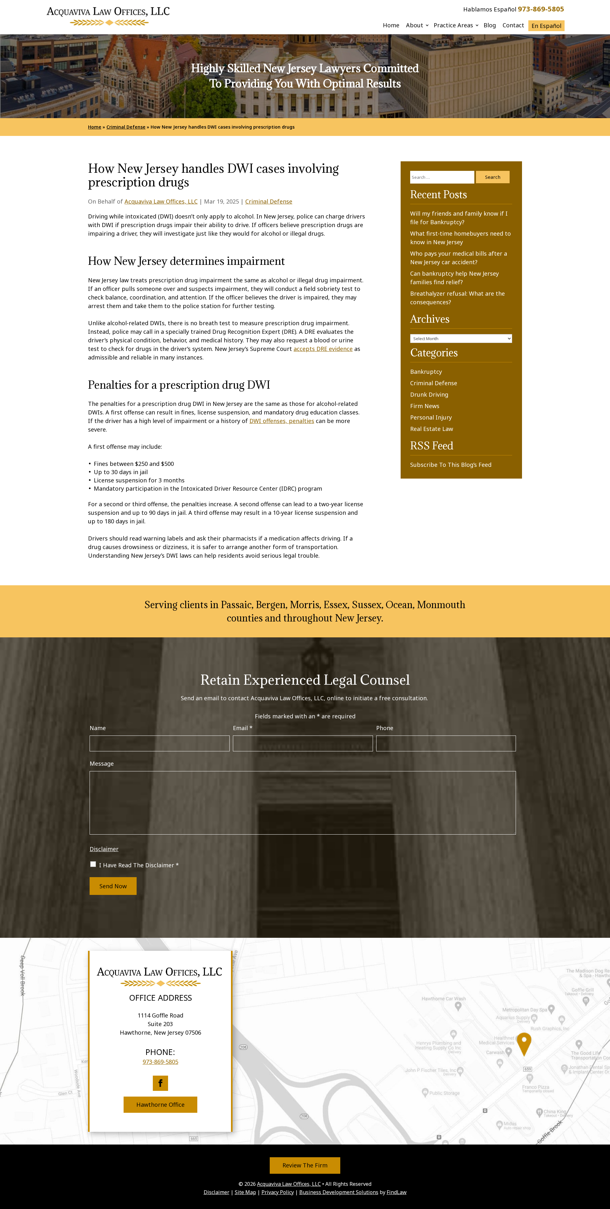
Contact (513, 26)
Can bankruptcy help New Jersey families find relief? (454, 278)
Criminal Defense (268, 201)
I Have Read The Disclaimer (139, 865)
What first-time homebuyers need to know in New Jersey (460, 238)
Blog (490, 26)
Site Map (245, 1192)
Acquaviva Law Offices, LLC (161, 201)
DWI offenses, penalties (281, 421)
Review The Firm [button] (305, 1165)
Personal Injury (431, 417)
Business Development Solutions (338, 1192)
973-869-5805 (541, 8)
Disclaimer (104, 849)
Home (391, 26)
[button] (603, 1162)
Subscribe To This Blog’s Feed (450, 464)
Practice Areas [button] (453, 26)
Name (98, 728)
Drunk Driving (429, 394)
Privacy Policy (277, 1192)
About (414, 26)
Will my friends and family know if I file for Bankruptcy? (459, 218)
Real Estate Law (431, 429)
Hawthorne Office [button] (160, 1104)
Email (243, 728)
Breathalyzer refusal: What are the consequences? (457, 298)
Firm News (424, 406)
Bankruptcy (426, 371)
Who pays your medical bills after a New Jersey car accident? (458, 258)
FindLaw (397, 1192)
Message (102, 763)
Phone (384, 728)
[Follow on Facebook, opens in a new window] (160, 1083)
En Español (546, 26)
